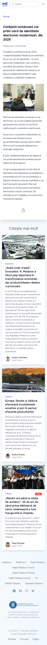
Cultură (8, 493)
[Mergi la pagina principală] (5, 4)
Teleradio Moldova (34, 583)
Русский (24, 639)
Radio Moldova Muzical (23, 572)
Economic (9, 264)
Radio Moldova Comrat (20, 578)
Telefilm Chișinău (12, 583)
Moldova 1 (7, 562)
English (36, 639)
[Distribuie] (23, 210)
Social (6, 16)
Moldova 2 (21, 562)
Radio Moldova (37, 562)
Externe (8, 396)
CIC (36, 578)
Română (12, 639)
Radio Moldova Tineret (23, 567)
